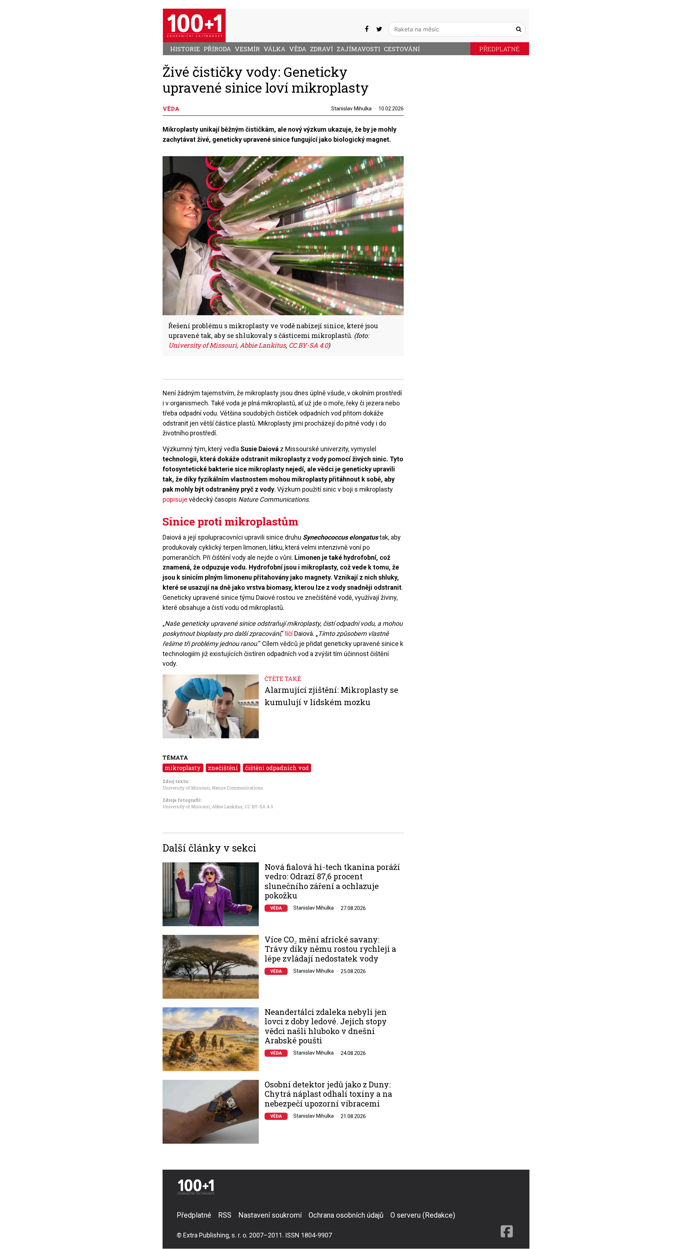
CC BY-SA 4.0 (259, 806)
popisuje (176, 499)
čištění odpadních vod (277, 767)
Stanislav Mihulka (351, 108)
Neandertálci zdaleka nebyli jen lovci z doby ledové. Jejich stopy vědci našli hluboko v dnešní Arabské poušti (326, 1026)
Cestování (402, 49)
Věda (297, 49)
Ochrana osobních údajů (346, 1215)
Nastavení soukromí (270, 1215)
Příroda (217, 49)
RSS (224, 1215)
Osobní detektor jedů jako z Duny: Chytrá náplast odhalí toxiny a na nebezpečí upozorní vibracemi (328, 1094)
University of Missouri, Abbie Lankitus (203, 806)
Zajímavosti (358, 49)
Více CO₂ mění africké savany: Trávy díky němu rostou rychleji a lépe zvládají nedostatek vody (330, 949)
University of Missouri (186, 788)
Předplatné (499, 49)
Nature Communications (237, 788)
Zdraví (321, 49)
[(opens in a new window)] (366, 29)
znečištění (223, 767)
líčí (289, 633)
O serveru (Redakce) (422, 1215)
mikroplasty (183, 767)
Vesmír (247, 49)
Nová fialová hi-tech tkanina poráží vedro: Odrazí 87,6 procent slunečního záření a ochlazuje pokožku (332, 881)
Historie (185, 49)
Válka (274, 49)
